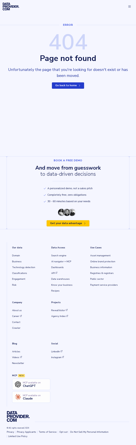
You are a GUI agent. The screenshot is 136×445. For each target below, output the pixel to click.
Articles (16, 351)
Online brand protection (102, 261)
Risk (14, 285)
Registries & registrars (102, 273)
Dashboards (57, 267)
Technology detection (23, 267)
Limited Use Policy (17, 436)
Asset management (100, 255)
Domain (16, 255)
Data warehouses (60, 279)
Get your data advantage (66, 223)
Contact (16, 322)
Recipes (55, 290)
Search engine (58, 255)
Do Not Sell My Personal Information (89, 432)
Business (17, 261)
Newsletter (18, 363)
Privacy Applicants (26, 432)
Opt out (63, 432)
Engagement (18, 279)
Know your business (61, 285)
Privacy (10, 432)
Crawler (16, 328)
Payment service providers (104, 285)
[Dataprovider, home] (11, 6)
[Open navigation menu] (129, 6)
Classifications (19, 273)
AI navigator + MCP (61, 261)
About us (17, 310)
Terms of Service (48, 432)
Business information (101, 267)
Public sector (97, 279)
